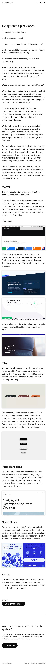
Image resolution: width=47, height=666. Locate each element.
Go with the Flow (12, 604)
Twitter (27, 663)
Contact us (10, 645)
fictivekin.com (7, 663)
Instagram (41, 663)
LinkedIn (34, 663)
